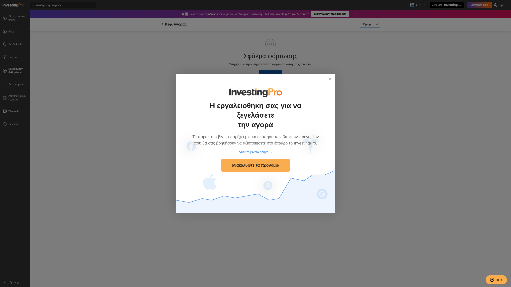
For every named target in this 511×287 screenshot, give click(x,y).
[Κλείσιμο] (330, 79)
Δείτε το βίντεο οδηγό (253, 152)
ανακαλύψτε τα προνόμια (255, 165)
